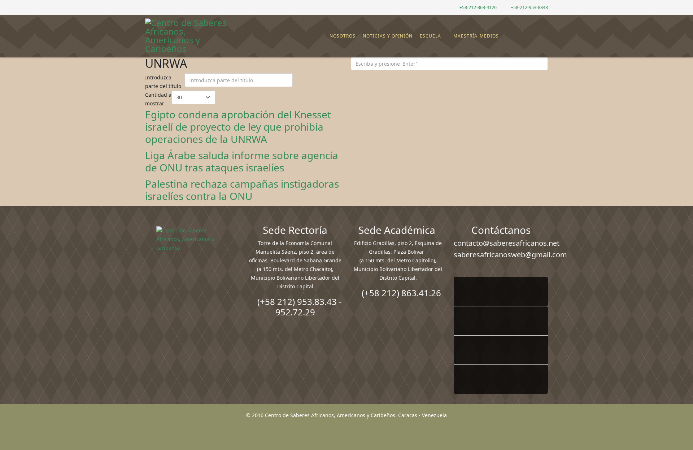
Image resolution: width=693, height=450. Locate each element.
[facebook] (148, 7)
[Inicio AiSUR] (192, 277)
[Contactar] (524, 36)
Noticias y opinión (388, 36)
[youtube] (166, 7)
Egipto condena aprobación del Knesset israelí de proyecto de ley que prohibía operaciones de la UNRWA (238, 126)
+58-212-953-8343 (529, 7)
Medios (489, 36)
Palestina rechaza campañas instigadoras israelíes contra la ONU (242, 190)
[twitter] (157, 7)
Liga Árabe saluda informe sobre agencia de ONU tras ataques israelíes (241, 161)
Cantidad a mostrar (158, 99)
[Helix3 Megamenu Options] (543, 33)
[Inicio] (325, 36)
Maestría (465, 36)
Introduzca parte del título (164, 81)
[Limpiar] (312, 82)
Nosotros (343, 36)
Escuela (430, 36)
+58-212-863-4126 (478, 7)
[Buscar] (530, 36)
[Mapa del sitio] (519, 36)
